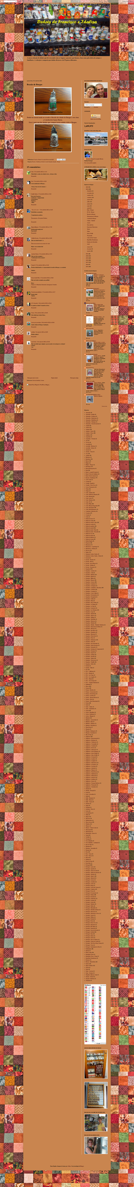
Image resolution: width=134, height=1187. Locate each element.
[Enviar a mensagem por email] (58, 160)
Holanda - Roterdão (90, 725)
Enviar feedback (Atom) (38, 380)
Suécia (87, 967)
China (87, 489)
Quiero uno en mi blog (96, 119)
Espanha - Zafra (89, 664)
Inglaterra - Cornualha (91, 744)
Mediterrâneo (89, 820)
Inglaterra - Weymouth (91, 785)
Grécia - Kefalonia (90, 714)
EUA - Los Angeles (90, 677)
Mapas (87, 816)
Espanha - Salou (89, 641)
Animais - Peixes (89, 433)
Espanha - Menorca (90, 621)
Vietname (88, 980)
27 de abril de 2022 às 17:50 (45, 227)
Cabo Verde (88, 479)
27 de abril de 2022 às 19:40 (46, 278)
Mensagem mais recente (32, 378)
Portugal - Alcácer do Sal (91, 870)
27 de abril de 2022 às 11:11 (40, 171)
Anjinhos (88, 435)
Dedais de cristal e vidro (91, 522)
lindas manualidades (91, 341)
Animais (88, 429)
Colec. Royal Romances (91, 509)
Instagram (49, 284)
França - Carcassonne (91, 692)
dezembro (89, 191)
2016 (87, 264)
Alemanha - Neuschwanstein (92, 423)
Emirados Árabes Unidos (92, 554)
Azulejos (88, 455)
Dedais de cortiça (90, 520)
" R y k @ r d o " (35, 210)
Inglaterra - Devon (90, 747)
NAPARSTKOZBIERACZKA (93, 395)
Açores (88, 223)
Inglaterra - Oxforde (90, 768)
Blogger (82, 1166)
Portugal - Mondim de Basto (92, 909)
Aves (87, 453)
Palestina (88, 846)
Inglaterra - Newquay (91, 766)
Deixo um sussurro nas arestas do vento (40, 243)
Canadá (87, 481)
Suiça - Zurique (89, 973)
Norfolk (87, 837)
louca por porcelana (90, 303)
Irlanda (87, 788)
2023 (87, 187)
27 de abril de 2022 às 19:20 (42, 265)
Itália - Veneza (89, 802)
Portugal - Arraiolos (90, 882)
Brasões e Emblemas (36, 162)
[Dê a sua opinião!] (59, 160)
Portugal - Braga (89, 885)
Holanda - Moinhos (90, 723)
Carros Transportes (90, 487)
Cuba (87, 517)
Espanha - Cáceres (90, 582)
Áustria (87, 450)
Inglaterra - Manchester (91, 762)
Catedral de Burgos (91, 218)
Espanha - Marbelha (90, 619)
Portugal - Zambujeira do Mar (93, 947)
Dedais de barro (89, 518)
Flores (87, 686)
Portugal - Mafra (90, 906)
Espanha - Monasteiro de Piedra (93, 626)
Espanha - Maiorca (90, 615)
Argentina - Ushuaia (90, 438)
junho (88, 204)
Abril (88, 244)
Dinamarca (88, 545)
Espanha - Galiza (90, 599)
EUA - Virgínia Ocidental (91, 682)
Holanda (88, 718)
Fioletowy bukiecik (98, 396)
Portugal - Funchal (90, 896)
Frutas (87, 703)
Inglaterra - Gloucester (91, 749)
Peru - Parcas (89, 855)
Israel (87, 792)
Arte (87, 440)
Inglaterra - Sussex (90, 781)
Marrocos (88, 818)
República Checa (90, 954)
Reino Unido (89, 952)
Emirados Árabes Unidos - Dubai (93, 556)
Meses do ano (89, 822)
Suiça (87, 969)
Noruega (88, 839)
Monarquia (88, 829)
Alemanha (88, 412)
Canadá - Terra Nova (91, 485)
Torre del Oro (90, 225)
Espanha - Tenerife (90, 656)
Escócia (87, 558)
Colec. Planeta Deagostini (91, 505)
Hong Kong (88, 727)
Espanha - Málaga (90, 617)
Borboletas (88, 466)
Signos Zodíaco (89, 965)
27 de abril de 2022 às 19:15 (45, 254)
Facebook (44, 284)
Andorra (88, 427)
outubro (89, 195)
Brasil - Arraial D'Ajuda (91, 472)
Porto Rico (88, 863)
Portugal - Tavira (90, 937)
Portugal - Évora (89, 891)
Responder (33, 176)
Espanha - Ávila (89, 573)
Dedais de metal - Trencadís (92, 532)
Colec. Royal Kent (90, 507)
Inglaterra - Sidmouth (91, 775)
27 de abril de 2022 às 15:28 (44, 194)
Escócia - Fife (89, 561)
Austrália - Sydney (90, 448)
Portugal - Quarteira (90, 924)
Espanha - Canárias (90, 584)
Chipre (87, 491)
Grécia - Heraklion (90, 712)
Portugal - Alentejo (90, 874)
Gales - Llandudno (90, 708)
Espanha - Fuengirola (91, 597)
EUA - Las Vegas (90, 675)
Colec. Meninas (89, 500)
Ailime (69, 1166)
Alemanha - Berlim (90, 414)
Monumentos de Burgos (92, 216)
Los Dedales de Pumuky (92, 354)
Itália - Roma (89, 800)
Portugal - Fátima (90, 895)
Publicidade (88, 949)
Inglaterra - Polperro (90, 770)
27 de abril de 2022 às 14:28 (40, 181)
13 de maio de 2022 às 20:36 (43, 341)
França (87, 688)
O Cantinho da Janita (91, 273)
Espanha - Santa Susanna (92, 645)
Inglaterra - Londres (90, 759)
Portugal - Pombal (90, 919)
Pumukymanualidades (36, 292)
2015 (87, 266)
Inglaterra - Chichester (91, 742)
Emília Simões (34, 194)
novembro (89, 193)
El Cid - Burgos (90, 212)
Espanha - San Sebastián (91, 643)
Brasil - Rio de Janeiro (91, 476)
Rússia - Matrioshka (90, 962)
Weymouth (89, 235)
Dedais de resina (89, 539)
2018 (87, 260)
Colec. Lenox (89, 498)
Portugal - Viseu (89, 945)
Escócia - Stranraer (90, 567)
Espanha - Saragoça (90, 651)
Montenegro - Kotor (90, 833)
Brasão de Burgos (91, 214)
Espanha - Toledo (90, 658)
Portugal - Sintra (90, 936)
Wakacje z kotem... (98, 316)
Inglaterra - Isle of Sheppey (92, 751)
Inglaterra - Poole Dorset (91, 772)
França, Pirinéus (97, 382)
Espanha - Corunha (90, 591)
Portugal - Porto (89, 921)
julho (88, 201)
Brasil (87, 470)
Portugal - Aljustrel (90, 878)
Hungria (88, 729)
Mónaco (87, 826)
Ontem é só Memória (36, 284)
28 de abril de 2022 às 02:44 (45, 303)
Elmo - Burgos (90, 210)
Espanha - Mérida (90, 623)
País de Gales (89, 844)
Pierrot (87, 857)
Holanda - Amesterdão (91, 720)
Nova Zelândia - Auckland (92, 842)
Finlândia (88, 684)
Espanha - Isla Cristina (91, 602)
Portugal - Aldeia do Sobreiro (92, 872)
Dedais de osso (89, 533)
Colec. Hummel (89, 496)
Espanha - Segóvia (90, 652)
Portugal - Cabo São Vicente (92, 887)
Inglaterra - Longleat (90, 761)
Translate (96, 107)
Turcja (95, 330)
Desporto (88, 543)
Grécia (87, 710)
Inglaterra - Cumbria (91, 746)
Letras (87, 811)
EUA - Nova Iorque (90, 680)
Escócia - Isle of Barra (91, 563)
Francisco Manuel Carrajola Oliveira (94, 159)
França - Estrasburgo (91, 693)
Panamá (88, 850)
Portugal (88, 865)
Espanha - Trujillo (90, 662)
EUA (87, 669)
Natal (87, 835)
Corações (88, 513)
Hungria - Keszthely (90, 733)
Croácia (87, 515)
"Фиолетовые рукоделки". (92, 288)
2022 (87, 189)
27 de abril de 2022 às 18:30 (45, 238)
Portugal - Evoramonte (91, 893)
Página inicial (54, 378)
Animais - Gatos (89, 431)
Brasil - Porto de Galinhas (92, 474)
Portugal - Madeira (90, 904)
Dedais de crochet (90, 524)
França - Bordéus (90, 690)
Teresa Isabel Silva (35, 278)
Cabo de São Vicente (92, 237)
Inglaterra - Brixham (90, 740)
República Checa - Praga (91, 956)
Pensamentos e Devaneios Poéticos (39, 218)
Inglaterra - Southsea (91, 779)
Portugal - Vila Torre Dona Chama (94, 943)
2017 (87, 262)
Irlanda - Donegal (90, 790)
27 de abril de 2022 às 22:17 (48, 292)
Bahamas (88, 457)
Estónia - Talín (89, 667)
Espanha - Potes (89, 638)
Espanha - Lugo (89, 612)
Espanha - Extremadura (91, 595)
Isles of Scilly (90, 233)
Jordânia (88, 807)
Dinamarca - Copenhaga (91, 546)
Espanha (50, 162)
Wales (88, 231)
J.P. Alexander (34, 303)
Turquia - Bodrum (90, 978)
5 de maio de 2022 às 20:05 (41, 332)
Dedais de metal (44, 162)
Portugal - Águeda (90, 869)
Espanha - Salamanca (91, 640)
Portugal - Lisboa (90, 902)
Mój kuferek (89, 315)
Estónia (87, 666)
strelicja (33, 332)
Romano (88, 960)
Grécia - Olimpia (89, 716)
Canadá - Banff (89, 483)
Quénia (87, 950)
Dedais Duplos (89, 541)
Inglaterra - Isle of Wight (91, 753)
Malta (87, 814)
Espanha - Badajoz (90, 574)
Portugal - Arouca (90, 880)
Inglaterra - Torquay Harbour (93, 783)
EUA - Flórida (89, 673)
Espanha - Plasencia (90, 634)
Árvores (87, 442)
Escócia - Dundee (90, 559)
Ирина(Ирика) (35, 227)
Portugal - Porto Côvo (91, 922)
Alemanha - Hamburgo (91, 418)
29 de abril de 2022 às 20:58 (41, 313)
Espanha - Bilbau (90, 578)
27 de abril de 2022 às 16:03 (46, 210)
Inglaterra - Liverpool (91, 757)
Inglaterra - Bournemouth (92, 738)
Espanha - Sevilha (90, 654)
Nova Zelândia (89, 841)
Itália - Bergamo (89, 798)
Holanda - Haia (89, 721)
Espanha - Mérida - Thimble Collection (95, 625)
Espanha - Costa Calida (91, 593)
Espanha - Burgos (56, 162)
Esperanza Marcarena (92, 227)
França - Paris (89, 699)
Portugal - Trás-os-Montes (92, 939)
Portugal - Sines (89, 934)
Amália (87, 425)
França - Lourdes (90, 695)
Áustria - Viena (89, 451)
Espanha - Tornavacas (91, 660)
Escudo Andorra (97, 355)
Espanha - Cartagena (91, 585)
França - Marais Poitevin (91, 697)
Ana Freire (33, 341)
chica (32, 171)
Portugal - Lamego (90, 900)
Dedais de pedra (89, 535)
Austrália (88, 444)
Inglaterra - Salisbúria (91, 774)
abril (88, 208)
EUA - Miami (89, 679)
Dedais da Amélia (90, 381)
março (88, 247)
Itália (87, 796)
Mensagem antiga (74, 378)
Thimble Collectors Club (91, 975)
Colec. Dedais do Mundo (91, 494)
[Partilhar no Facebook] (63, 160)
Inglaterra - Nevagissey (91, 764)
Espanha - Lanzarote (91, 608)
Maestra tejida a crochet (99, 342)
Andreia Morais (35, 254)
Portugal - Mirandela (90, 908)
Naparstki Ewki (90, 368)
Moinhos (88, 824)
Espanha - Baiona (90, 576)
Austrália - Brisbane (90, 446)
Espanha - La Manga (91, 604)
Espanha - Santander (91, 647)
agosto (89, 199)
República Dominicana (92, 240)
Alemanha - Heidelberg (91, 420)
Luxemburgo (89, 813)
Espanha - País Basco (91, 630)
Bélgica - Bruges (89, 464)
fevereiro (89, 249)
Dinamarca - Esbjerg (90, 548)
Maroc (88, 229)
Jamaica (88, 803)
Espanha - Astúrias (90, 571)
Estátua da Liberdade (92, 242)
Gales (87, 705)
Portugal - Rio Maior (90, 926)
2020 (87, 256)
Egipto (87, 552)
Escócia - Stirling (90, 565)
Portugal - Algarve (90, 876)
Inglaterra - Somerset (91, 777)
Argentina (88, 437)
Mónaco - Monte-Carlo (91, 828)
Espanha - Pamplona (91, 632)
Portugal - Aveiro (90, 883)
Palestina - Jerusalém (91, 848)
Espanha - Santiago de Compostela (94, 649)
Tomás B (33, 265)
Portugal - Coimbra (90, 889)
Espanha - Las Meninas (91, 610)
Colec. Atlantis (89, 492)
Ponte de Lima (89, 861)
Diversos (88, 550)
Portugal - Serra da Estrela (92, 930)
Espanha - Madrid (90, 613)
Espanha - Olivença (90, 628)
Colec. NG (88, 502)
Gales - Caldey (89, 707)
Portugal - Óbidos (90, 917)
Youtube (55, 284)
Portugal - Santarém (90, 928)
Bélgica (87, 463)
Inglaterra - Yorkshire (91, 787)
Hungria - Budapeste (90, 731)
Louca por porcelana (36, 322)
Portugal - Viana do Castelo (92, 941)
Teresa (32, 313)
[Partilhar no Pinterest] (65, 160)
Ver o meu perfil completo (90, 163)
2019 (87, 258)
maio (88, 206)
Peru (87, 852)
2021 (87, 254)
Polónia (87, 859)
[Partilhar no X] (61, 160)
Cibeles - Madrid (91, 220)
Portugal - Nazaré (90, 915)
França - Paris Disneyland (92, 701)
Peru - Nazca (89, 854)
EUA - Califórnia (90, 671)
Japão (87, 805)
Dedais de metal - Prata (91, 530)
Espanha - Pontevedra (91, 636)
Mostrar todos (104, 406)
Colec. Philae (89, 504)
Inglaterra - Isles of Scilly (91, 755)
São (32, 181)
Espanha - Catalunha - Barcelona (93, 587)
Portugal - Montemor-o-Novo (92, 913)
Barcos (87, 461)
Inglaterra (88, 736)
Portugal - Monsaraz (90, 911)
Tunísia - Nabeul (89, 976)
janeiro (89, 251)
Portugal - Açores (90, 867)
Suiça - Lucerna (89, 971)
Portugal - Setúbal (90, 932)
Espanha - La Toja (90, 606)
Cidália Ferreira (35, 238)
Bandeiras (88, 459)
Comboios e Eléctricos (91, 511)
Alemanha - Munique (91, 422)
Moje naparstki (89, 329)
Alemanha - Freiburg (91, 416)
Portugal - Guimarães (91, 898)
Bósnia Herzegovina (90, 468)
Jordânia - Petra (89, 809)
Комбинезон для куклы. (99, 290)
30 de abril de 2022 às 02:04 (47, 322)
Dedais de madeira (90, 526)
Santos (87, 963)
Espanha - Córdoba (90, 589)
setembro (89, 197)
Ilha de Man (88, 734)
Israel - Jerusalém (90, 794)
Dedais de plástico (90, 537)
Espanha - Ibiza (89, 600)
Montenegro (88, 831)
